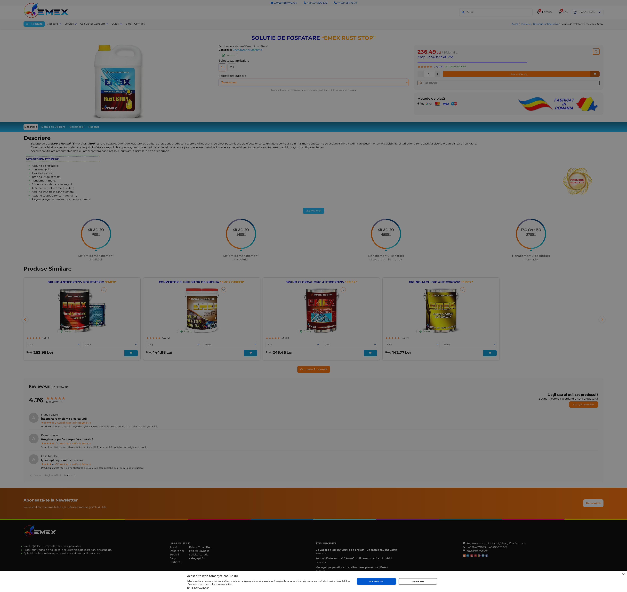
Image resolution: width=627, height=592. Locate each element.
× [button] (623, 574)
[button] (268, 588)
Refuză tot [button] (417, 581)
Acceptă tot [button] (376, 581)
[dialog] (313, 581)
